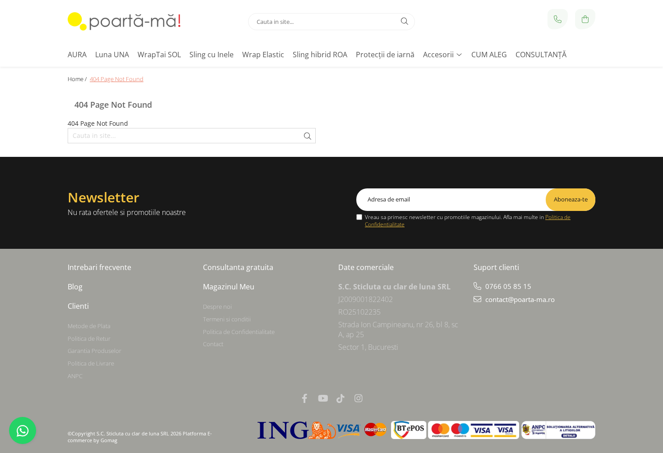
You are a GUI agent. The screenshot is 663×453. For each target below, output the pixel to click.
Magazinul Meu (228, 287)
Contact (213, 344)
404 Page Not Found (116, 79)
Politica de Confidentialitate (239, 332)
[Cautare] (404, 21)
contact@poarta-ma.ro (519, 299)
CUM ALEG (489, 54)
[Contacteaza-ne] (558, 19)
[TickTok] (340, 398)
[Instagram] (358, 398)
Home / (78, 79)
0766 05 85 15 (507, 286)
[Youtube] (322, 398)
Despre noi (217, 306)
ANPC (75, 376)
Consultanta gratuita (238, 267)
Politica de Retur (89, 338)
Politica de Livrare (91, 363)
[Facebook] (304, 398)
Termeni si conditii (227, 319)
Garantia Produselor (94, 351)
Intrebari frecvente (99, 267)
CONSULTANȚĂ (541, 54)
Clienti (78, 306)
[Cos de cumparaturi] (585, 19)
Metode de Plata (89, 326)
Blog (75, 287)
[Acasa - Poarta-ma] (124, 21)
